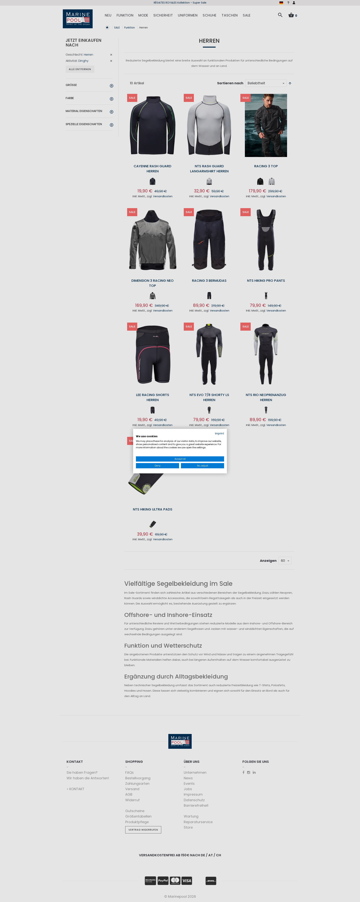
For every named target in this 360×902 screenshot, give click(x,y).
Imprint (219, 433)
